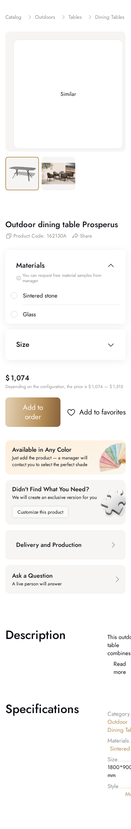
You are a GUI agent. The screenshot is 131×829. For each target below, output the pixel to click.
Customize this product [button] (40, 512)
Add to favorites (102, 412)
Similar (68, 94)
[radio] (14, 295)
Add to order (33, 412)
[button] (65, 545)
